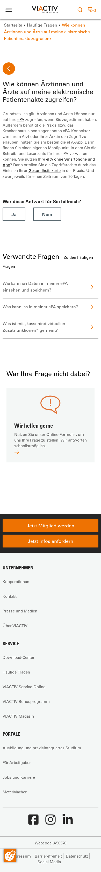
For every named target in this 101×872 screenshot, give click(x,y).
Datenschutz (77, 856)
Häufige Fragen (16, 672)
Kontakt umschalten (91, 9)
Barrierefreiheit (48, 856)
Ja (14, 214)
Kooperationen (16, 581)
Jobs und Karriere (19, 777)
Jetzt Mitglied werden (50, 525)
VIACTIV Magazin (18, 716)
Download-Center (18, 657)
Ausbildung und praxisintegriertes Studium (42, 747)
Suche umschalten (80, 9)
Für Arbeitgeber (17, 762)
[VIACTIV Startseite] (45, 9)
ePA (20, 119)
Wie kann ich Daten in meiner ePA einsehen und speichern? (35, 286)
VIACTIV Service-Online (24, 686)
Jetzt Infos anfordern (50, 541)
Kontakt (10, 596)
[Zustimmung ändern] (10, 855)
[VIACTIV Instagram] (50, 822)
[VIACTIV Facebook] (33, 822)
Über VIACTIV (15, 625)
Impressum (20, 856)
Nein (47, 214)
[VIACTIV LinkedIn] (67, 822)
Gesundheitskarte (44, 170)
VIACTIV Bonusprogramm (26, 701)
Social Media (49, 861)
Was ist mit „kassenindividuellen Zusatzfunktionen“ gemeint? (34, 327)
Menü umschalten (9, 9)
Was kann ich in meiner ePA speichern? (40, 306)
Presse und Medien (20, 610)
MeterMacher (15, 791)
